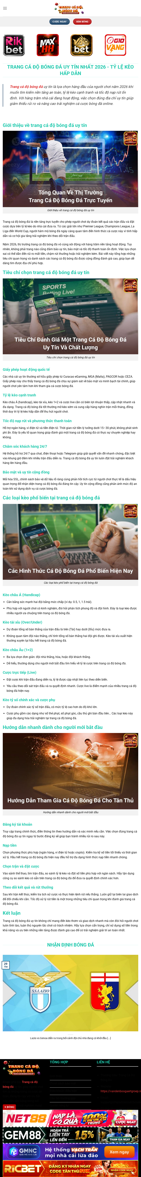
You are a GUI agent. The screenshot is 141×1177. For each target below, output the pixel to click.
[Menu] (5, 8)
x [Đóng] (9, 1107)
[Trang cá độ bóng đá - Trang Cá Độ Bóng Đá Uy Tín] (70, 8)
